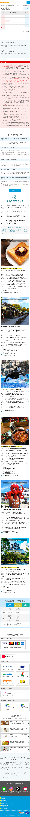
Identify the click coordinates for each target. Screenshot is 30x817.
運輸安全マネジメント (5, 800)
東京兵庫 (4, 46)
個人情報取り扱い (5, 805)
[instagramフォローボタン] (11, 789)
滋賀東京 (10, 53)
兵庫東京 (4, 55)
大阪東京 (23, 53)
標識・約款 (3, 801)
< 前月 (3, 12)
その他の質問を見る (15, 190)
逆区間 (26, 8)
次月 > (26, 12)
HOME (2, 797)
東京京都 (17, 45)
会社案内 (3, 798)
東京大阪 (23, 45)
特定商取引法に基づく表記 (6, 803)
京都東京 (17, 53)
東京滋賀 (10, 45)
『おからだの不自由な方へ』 (12, 173)
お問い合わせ (4, 808)
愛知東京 (4, 53)
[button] (21, 812)
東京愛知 (4, 45)
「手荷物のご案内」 (19, 68)
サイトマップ (4, 806)
